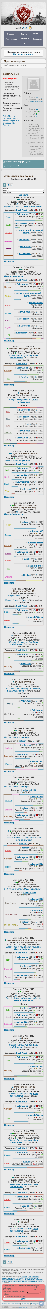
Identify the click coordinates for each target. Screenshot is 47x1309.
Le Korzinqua (33, 1278)
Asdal (29, 1276)
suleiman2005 (22, 475)
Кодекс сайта (16, 1304)
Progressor (39, 1279)
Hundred (8, 737)
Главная (10, 34)
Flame (21, 1278)
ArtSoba (24, 1276)
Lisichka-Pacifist (7, 1279)
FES (17, 1278)
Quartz (4, 1281)
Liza (29, 424)
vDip (31, 1307)
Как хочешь (25, 254)
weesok (24, 1281)
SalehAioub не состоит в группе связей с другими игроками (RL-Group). (11, 120)
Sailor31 (25, 1206)
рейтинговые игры (35, 101)
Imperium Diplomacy (13, 206)
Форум (24, 34)
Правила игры (25, 1304)
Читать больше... (33, 1293)
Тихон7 (40, 1281)
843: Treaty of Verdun (13, 889)
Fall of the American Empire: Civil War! (23, 689)
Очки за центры (21, 460)
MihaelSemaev (36, 303)
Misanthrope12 (19, 1279)
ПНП (29, 1281)
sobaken (18, 1281)
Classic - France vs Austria (16, 600)
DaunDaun (25, 247)
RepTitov (25, 377)
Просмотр (9, 261)
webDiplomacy (23, 1307)
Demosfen (11, 1278)
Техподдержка (35, 1304)
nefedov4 (26, 489)
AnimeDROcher (35, 543)
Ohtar (33, 1279)
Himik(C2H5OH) (22, 482)
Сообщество (6, 1304)
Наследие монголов (23, 54)
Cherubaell (35, 1276)
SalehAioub (21, 210)
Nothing (27, 1162)
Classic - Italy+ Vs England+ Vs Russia (23, 947)
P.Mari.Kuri (25, 664)
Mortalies (28, 1279)
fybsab (26, 1278)
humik (26, 559)
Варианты (37, 39)
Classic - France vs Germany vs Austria (23, 838)
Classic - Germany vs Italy (20, 355)
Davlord (5, 1278)
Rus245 (27, 575)
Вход (25, 28)
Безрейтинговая (16, 596)
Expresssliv (21, 223)
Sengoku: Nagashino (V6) (20, 400)
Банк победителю (32, 206)
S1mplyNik (11, 1281)
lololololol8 (24, 240)
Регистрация (11, 39)
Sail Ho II (8, 460)
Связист (34, 1281)
